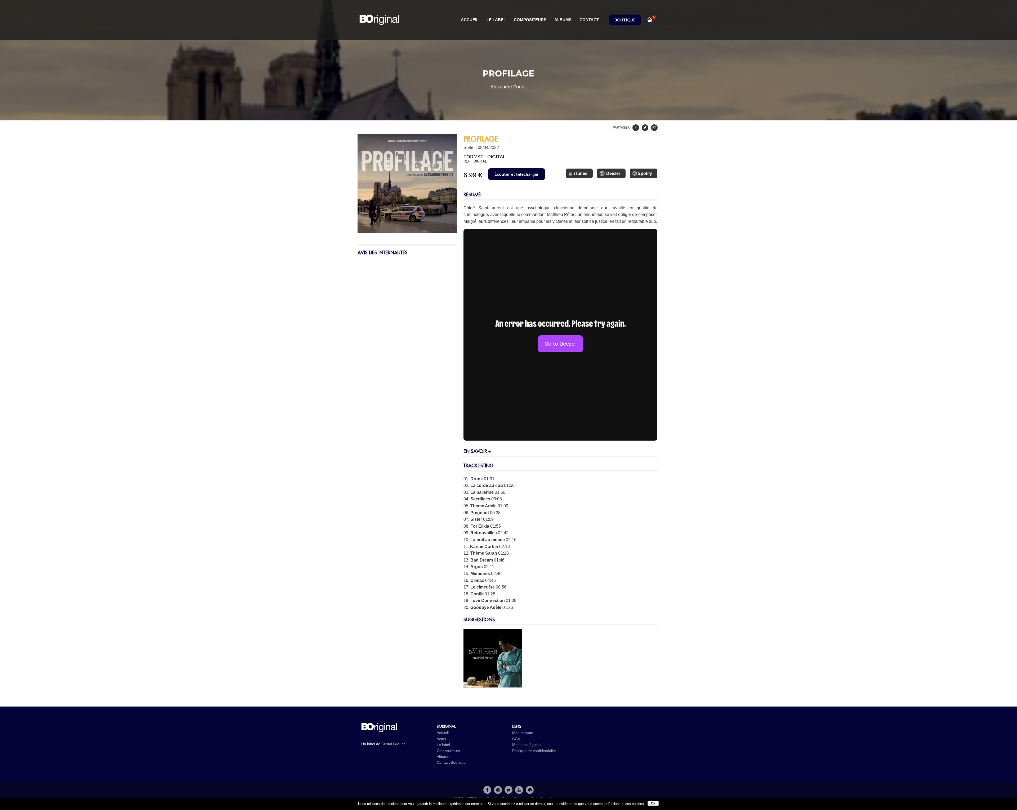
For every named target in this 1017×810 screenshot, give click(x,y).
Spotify (645, 173)
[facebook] (487, 790)
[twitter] (508, 790)
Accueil (443, 733)
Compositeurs (448, 751)
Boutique (458, 762)
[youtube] (519, 790)
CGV (516, 739)
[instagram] (498, 790)
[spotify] (529, 790)
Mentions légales (526, 745)
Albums (443, 756)
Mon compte (522, 733)
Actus (441, 739)
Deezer (613, 173)
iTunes (580, 173)
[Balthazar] (492, 684)
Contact (443, 762)
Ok (653, 803)
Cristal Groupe (393, 744)
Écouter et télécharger (516, 174)
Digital (496, 156)
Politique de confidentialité (534, 751)
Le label (443, 745)
